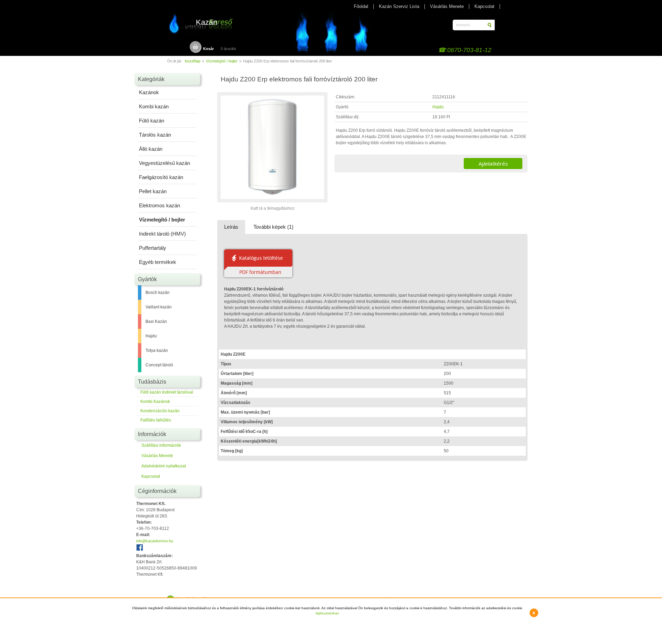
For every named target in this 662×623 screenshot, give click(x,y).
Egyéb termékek (157, 262)
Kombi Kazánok (155, 401)
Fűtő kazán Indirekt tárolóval (166, 392)
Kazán (206, 22)
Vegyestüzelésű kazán (164, 163)
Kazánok (149, 92)
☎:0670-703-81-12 (464, 50)
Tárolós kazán (155, 135)
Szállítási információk (161, 445)
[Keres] (490, 25)
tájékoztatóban (327, 613)
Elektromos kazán (159, 205)
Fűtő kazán (151, 120)
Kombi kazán (154, 106)
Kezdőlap (192, 61)
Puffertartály (152, 248)
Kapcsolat (484, 6)
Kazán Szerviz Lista (399, 6)
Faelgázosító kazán (161, 177)
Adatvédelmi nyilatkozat (163, 466)
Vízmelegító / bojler (222, 61)
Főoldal (361, 6)
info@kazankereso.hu (154, 541)
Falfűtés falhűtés (155, 420)
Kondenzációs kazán (160, 410)
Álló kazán (150, 149)
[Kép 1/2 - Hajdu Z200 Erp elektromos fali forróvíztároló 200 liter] (272, 202)
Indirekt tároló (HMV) (162, 234)
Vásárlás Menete (447, 6)
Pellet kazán (153, 191)
